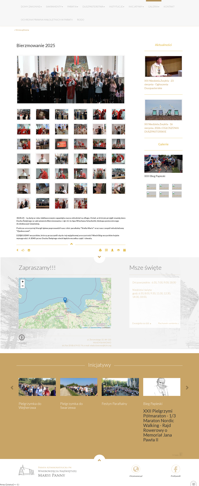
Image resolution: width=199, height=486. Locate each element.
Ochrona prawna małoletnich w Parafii (47, 19)
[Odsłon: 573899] (117, 250)
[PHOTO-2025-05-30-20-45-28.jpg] (61, 114)
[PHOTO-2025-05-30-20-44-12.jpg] (80, 174)
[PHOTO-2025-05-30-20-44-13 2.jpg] (61, 174)
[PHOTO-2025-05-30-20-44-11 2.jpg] (118, 174)
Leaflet (85, 327)
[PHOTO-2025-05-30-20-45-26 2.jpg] (42, 129)
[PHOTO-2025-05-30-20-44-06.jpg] (42, 203)
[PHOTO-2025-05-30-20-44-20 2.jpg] (42, 144)
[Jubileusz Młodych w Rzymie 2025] (164, 187)
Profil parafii (175, 476)
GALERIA (153, 6)
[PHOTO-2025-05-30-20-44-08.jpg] (61, 203)
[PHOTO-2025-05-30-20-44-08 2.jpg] (99, 188)
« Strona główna (21, 30)
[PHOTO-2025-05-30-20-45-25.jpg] (80, 129)
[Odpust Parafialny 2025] (152, 187)
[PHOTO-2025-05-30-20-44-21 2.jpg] (118, 129)
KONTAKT (169, 6)
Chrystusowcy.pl (135, 476)
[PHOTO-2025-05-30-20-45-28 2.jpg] (80, 114)
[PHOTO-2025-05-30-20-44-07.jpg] (23, 203)
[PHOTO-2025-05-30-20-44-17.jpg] (23, 159)
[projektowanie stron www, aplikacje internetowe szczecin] (177, 454)
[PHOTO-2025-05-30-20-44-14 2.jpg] (23, 174)
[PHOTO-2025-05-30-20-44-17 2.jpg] (42, 159)
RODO (80, 19)
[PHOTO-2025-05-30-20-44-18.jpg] (99, 144)
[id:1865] (163, 163)
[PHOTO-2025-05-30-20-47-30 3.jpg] (42, 114)
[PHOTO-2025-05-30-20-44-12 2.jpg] (99, 174)
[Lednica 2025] (164, 195)
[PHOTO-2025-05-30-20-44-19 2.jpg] (80, 144)
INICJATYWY (135, 6)
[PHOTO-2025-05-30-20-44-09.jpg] (80, 188)
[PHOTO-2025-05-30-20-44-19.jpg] (61, 144)
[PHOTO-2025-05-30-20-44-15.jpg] (99, 159)
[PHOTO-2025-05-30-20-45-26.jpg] (23, 129)
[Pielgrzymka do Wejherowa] (152, 195)
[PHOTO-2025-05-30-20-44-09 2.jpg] (118, 188)
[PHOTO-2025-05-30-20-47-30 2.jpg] (71, 79)
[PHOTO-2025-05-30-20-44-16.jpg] (61, 159)
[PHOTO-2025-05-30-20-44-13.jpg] (42, 174)
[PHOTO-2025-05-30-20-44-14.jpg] (118, 159)
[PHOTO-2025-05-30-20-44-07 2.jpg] (80, 203)
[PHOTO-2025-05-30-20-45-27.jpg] (99, 114)
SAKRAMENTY (53, 6)
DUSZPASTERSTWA (92, 6)
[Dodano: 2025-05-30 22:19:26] (123, 250)
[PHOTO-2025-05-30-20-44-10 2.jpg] (61, 188)
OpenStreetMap (96, 327)
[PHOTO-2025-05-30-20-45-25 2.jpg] (61, 129)
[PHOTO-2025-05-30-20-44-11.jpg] (23, 188)
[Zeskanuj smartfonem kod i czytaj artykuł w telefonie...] (105, 250)
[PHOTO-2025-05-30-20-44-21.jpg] (99, 129)
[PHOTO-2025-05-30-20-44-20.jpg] (23, 144)
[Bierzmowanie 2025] (177, 195)
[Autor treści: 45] (111, 250)
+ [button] (23, 281)
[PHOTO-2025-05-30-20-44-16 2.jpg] (80, 159)
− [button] (23, 286)
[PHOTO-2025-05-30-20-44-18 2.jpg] (118, 144)
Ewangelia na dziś (141, 323)
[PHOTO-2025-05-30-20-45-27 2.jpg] (118, 114)
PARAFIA (72, 6)
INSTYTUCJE (116, 6)
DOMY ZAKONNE (30, 6)
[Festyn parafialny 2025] (177, 187)
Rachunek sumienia (167, 323)
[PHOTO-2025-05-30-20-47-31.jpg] (23, 114)
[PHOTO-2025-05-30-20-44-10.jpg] (42, 188)
